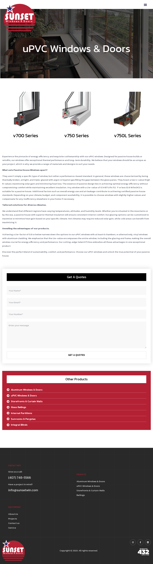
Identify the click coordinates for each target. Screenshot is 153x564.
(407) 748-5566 (19, 477)
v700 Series (25, 135)
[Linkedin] (148, 542)
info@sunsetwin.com (23, 490)
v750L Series (127, 135)
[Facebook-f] (140, 542)
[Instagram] (133, 542)
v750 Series (76, 135)
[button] (145, 4)
